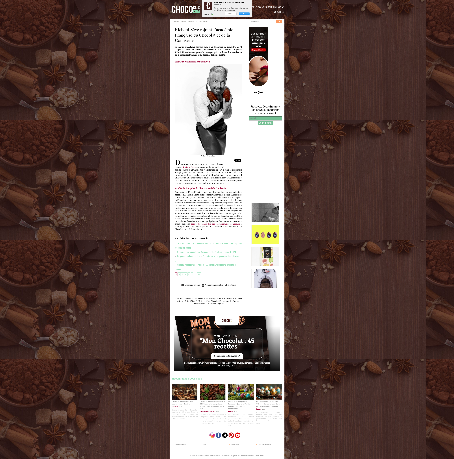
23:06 (235, 411)
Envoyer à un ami (192, 285)
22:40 (263, 409)
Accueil (176, 21)
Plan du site (235, 445)
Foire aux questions (264, 445)
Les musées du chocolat (203, 298)
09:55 (217, 411)
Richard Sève (189, 167)
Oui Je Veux (244, 14)
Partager (232, 285)
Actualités (279, 11)
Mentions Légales (216, 304)
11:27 (180, 407)
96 (199, 274)
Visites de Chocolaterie (225, 298)
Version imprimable (214, 285)
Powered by (207, 14)
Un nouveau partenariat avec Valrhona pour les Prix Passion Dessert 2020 (206, 251)
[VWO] (213, 14)
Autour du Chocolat (275, 7)
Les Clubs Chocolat (201, 21)
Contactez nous (180, 445)
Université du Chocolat (209, 301)
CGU (204, 445)
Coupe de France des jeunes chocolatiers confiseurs (215, 224)
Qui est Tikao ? (191, 301)
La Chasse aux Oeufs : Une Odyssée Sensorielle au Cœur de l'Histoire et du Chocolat (268, 404)
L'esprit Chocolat (256, 7)
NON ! (230, 14)
